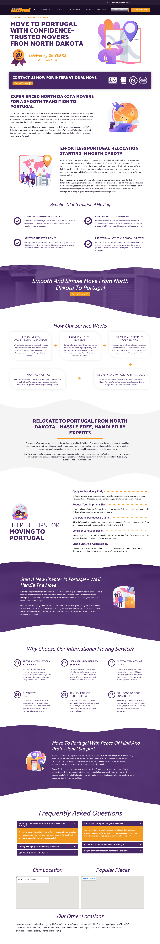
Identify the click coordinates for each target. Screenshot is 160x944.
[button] (47, 824)
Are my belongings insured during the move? (39, 846)
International (45, 10)
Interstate (60, 10)
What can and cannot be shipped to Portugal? (104, 844)
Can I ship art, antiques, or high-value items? (103, 823)
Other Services (74, 10)
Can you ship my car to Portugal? (33, 853)
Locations (89, 10)
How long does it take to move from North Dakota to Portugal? (42, 824)
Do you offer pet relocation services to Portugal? (106, 850)
